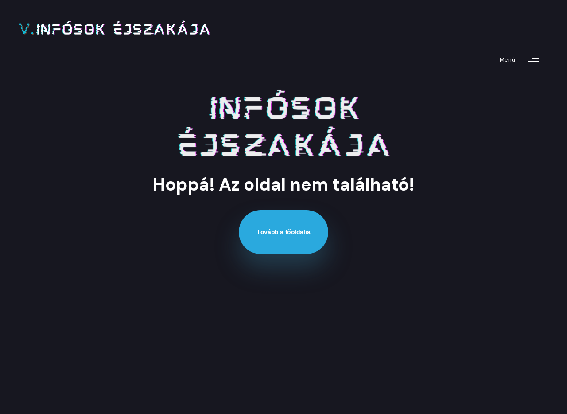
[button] (523, 60)
